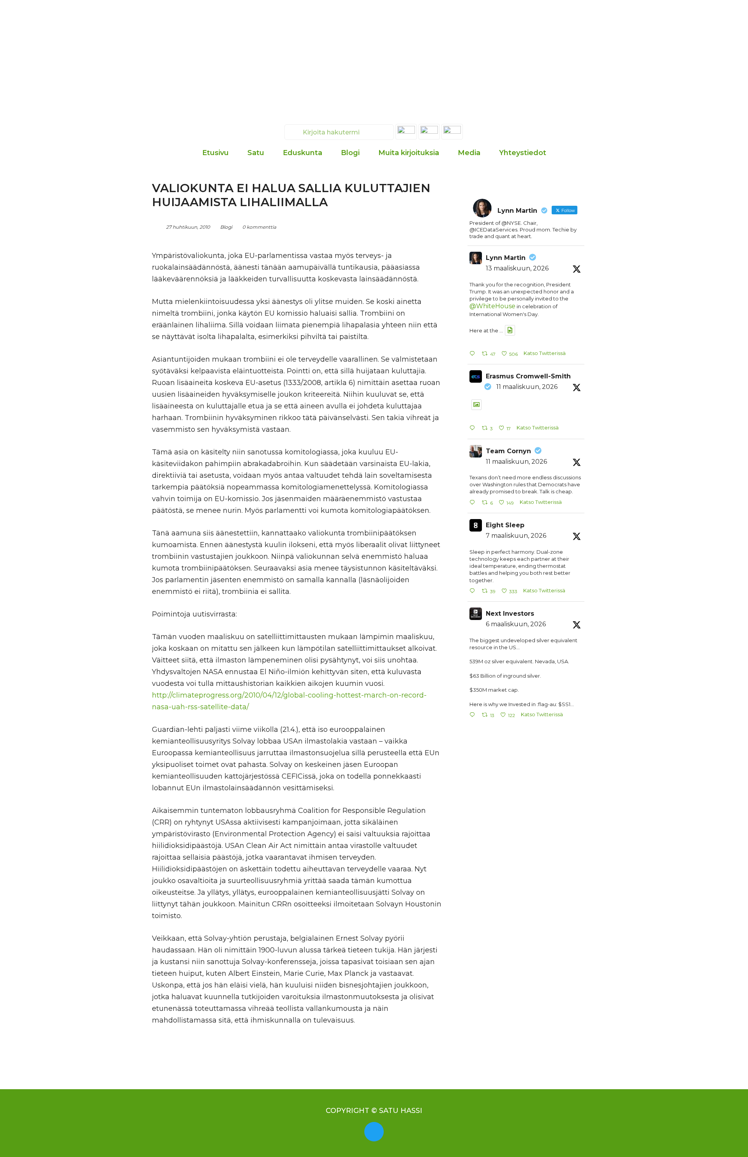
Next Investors (510, 613)
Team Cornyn (508, 451)
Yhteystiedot (522, 152)
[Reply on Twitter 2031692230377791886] (474, 502)
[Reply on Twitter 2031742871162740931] (474, 428)
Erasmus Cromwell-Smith (528, 376)
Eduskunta (302, 152)
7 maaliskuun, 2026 (516, 535)
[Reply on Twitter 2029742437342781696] (474, 715)
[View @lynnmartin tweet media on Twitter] (510, 330)
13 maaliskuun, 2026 (517, 268)
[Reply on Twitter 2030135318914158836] (474, 591)
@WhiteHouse (492, 306)
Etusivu (215, 152)
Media (469, 152)
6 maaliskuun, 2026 (516, 624)
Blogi (350, 152)
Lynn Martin (506, 257)
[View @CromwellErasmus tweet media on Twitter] (476, 404)
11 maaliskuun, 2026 (526, 386)
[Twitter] (374, 1131)
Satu (255, 152)
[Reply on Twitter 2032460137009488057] (474, 354)
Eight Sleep (505, 525)
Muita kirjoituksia (408, 152)
